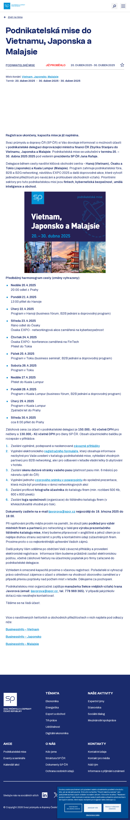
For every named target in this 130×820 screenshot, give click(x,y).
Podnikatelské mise (20, 65)
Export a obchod (55, 713)
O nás (51, 744)
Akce (7, 744)
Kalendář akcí (11, 764)
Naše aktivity (100, 693)
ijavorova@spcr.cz (61, 511)
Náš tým (93, 764)
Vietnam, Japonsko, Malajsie (40, 76)
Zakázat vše (93, 808)
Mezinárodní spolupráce (102, 720)
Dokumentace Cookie (93, 815)
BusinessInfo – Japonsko (23, 636)
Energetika (52, 707)
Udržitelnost (53, 726)
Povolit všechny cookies (112, 808)
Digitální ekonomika (57, 733)
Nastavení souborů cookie (73, 808)
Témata (52, 693)
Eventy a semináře (14, 758)
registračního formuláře (61, 451)
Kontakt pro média (99, 758)
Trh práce (51, 720)
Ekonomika (52, 701)
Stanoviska (94, 707)
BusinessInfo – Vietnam (22, 629)
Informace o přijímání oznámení (106, 771)
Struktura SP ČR (55, 758)
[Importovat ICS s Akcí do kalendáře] (122, 65)
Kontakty (97, 744)
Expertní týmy (96, 701)
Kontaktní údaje (97, 751)
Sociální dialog (96, 713)
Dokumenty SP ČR (57, 764)
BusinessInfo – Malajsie (22, 644)
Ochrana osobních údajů (60, 771)
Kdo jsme (51, 751)
